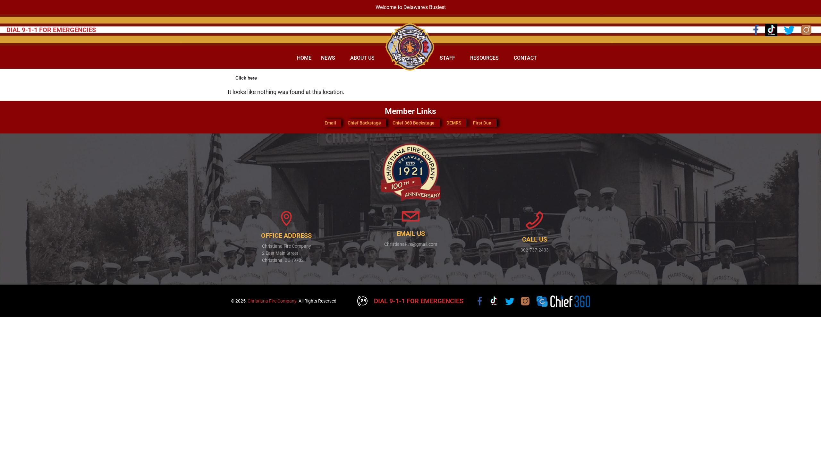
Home (304, 58)
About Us (362, 58)
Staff (447, 58)
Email (330, 122)
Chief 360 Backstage (414, 122)
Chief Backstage (364, 122)
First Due (482, 122)
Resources (484, 58)
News (328, 58)
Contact (525, 58)
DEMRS (453, 122)
